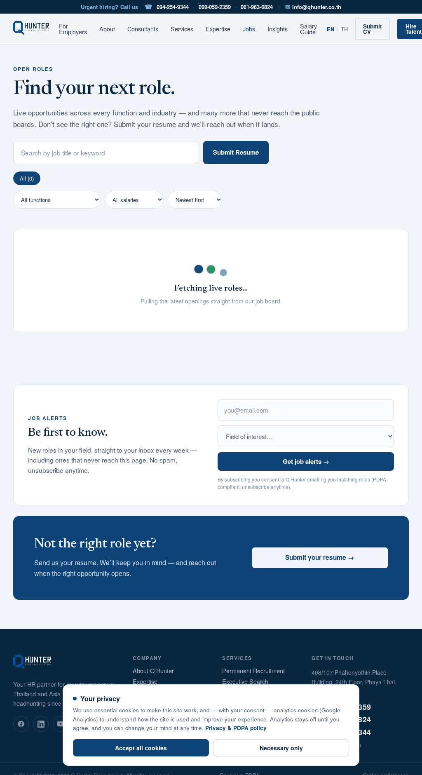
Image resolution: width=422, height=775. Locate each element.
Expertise (218, 29)
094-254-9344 (173, 6)
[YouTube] (60, 724)
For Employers (73, 29)
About (107, 29)
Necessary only (281, 748)
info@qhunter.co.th (313, 7)
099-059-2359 (215, 6)
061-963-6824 (257, 6)
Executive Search (245, 682)
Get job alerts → (306, 461)
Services (182, 29)
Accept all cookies (141, 748)
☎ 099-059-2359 (341, 707)
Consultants (142, 29)
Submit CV (372, 29)
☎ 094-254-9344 (341, 732)
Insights (277, 29)
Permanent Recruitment (253, 671)
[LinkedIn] (41, 724)
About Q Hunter (153, 671)
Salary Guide (308, 29)
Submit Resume (236, 152)
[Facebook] (21, 724)
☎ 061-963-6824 (341, 719)
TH (344, 29)
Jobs (249, 29)
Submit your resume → (319, 557)
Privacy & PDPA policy (236, 728)
